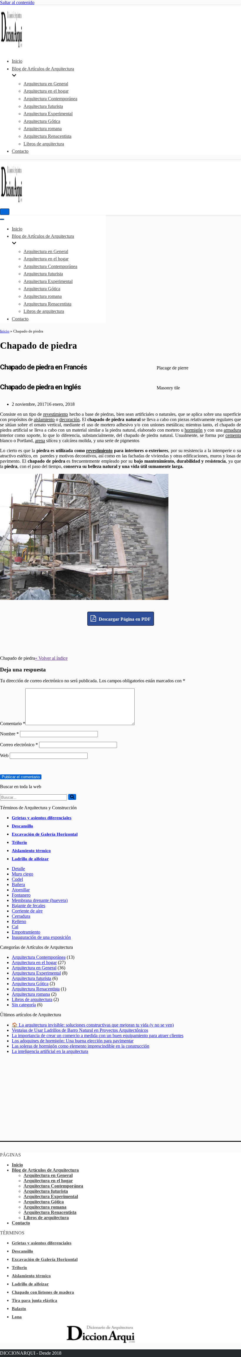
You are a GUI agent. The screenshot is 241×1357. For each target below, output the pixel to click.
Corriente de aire (27, 910)
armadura (232, 430)
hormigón (193, 430)
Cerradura (21, 916)
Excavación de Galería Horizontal (45, 834)
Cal (15, 926)
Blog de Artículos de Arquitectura (45, 1170)
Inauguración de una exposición (41, 937)
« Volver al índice (51, 658)
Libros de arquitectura (44, 143)
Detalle (18, 868)
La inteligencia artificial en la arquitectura (50, 1051)
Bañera (18, 884)
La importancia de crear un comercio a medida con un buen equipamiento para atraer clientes (97, 1035)
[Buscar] (72, 797)
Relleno (19, 921)
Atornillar (21, 889)
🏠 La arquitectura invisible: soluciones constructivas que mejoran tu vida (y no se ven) (93, 1024)
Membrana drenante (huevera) (40, 900)
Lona (17, 1316)
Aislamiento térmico (31, 850)
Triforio (19, 842)
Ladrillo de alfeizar (30, 858)
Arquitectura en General (46, 83)
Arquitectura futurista (43, 106)
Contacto (20, 151)
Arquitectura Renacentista (47, 136)
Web (4, 755)
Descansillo (22, 826)
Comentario (12, 723)
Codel (17, 879)
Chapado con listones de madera (43, 1292)
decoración (69, 419)
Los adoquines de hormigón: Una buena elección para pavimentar (72, 1040)
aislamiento (44, 419)
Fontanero (21, 895)
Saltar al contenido (17, 2)
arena (40, 440)
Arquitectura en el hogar (46, 91)
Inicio (17, 61)
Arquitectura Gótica (42, 121)
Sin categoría (24, 1004)
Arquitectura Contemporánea (50, 98)
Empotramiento (26, 931)
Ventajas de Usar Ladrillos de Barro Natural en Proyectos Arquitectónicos (80, 1030)
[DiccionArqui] (17, 47)
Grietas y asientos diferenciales (41, 817)
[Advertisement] (120, 639)
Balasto (19, 1308)
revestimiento (55, 414)
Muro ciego (22, 873)
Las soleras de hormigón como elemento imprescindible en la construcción (80, 1046)
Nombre (9, 733)
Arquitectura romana (43, 128)
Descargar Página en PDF (124, 619)
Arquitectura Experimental (48, 113)
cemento (233, 435)
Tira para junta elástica (34, 1300)
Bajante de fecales (28, 905)
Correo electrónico (19, 744)
